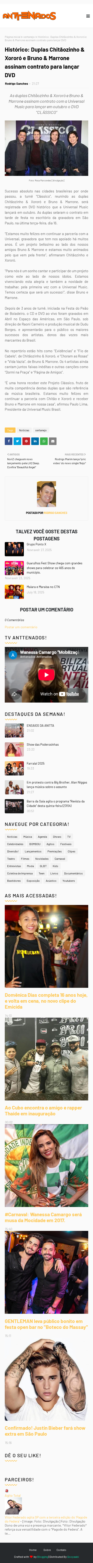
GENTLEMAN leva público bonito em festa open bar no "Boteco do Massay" (46, 1324)
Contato (61, 1549)
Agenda (42, 836)
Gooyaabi (73, 1556)
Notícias (24, 430)
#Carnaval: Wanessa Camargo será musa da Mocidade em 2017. (43, 1217)
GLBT (43, 866)
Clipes (71, 851)
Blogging (42, 1556)
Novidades (42, 858)
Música (27, 836)
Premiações (54, 851)
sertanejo (29, 36)
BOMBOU (35, 844)
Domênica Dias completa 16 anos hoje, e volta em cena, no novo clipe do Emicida (46, 1001)
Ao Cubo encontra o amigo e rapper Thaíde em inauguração (43, 1110)
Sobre (47, 1549)
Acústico (51, 880)
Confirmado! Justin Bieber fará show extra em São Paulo (45, 1431)
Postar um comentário (21, 627)
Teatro (11, 858)
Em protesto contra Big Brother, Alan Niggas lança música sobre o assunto (57, 784)
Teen (41, 873)
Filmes (25, 858)
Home (32, 1549)
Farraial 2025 (36, 763)
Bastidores (14, 880)
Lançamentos (33, 851)
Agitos (50, 844)
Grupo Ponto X (36, 544)
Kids (55, 866)
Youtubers (68, 880)
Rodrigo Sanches (16, 83)
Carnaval (60, 858)
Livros (54, 873)
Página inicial (13, 36)
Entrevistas (14, 866)
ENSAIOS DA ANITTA (40, 725)
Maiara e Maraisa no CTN (43, 587)
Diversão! (13, 851)
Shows (57, 836)
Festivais (66, 844)
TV (69, 836)
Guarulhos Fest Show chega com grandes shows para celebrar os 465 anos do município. (54, 567)
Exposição (33, 880)
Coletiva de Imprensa (20, 873)
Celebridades (15, 844)
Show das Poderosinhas (43, 744)
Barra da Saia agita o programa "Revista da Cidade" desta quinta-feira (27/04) (56, 803)
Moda (30, 866)
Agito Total (13, 1495)
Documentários (73, 873)
